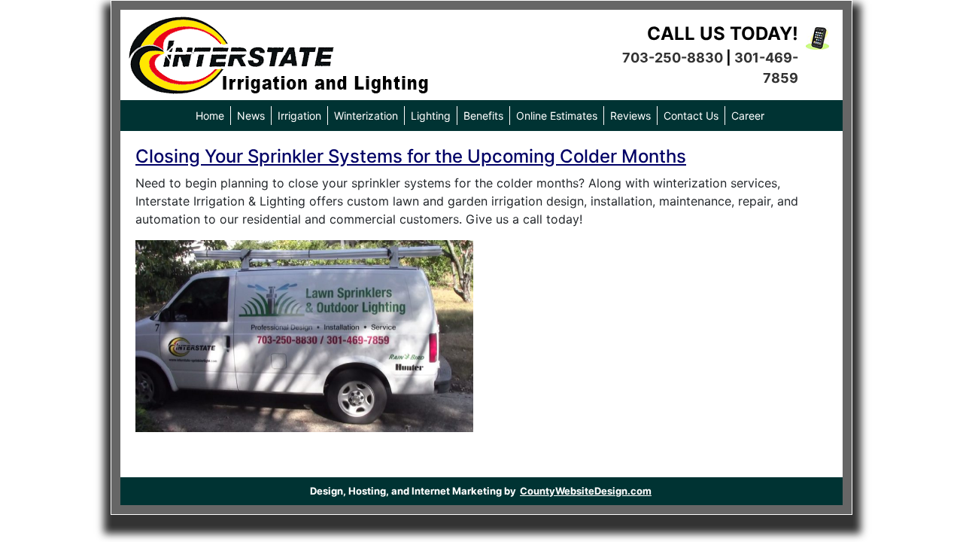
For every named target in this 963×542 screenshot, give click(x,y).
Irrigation (299, 115)
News (251, 115)
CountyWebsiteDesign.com (586, 491)
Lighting (431, 115)
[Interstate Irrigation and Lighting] (278, 51)
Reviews (630, 115)
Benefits (483, 115)
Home (210, 115)
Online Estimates (556, 115)
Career (747, 115)
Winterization (366, 115)
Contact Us (691, 115)
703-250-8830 (672, 57)
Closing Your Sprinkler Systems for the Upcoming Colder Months (410, 156)
